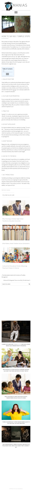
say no (14, 89)
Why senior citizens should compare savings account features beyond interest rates (16, 370)
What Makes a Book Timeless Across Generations (16, 243)
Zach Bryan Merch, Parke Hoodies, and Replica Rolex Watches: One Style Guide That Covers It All (16, 446)
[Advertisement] (16, 303)
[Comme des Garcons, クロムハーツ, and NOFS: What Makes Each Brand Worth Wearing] (16, 342)
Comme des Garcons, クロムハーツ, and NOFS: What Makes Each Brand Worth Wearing (16, 345)
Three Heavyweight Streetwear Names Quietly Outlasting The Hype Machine (16, 422)
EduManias (16, 5)
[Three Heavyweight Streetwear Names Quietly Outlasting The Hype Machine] (16, 419)
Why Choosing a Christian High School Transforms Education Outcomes (16, 397)
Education (8, 190)
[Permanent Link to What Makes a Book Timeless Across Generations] (16, 225)
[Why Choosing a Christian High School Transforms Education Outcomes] (16, 394)
